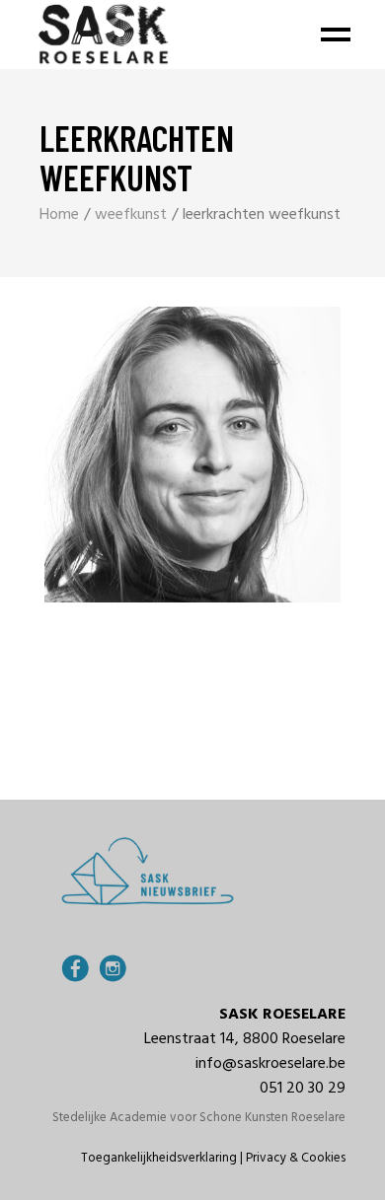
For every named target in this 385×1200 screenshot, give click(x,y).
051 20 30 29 (303, 1088)
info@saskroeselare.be (270, 1064)
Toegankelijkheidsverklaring (159, 1158)
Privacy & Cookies (296, 1158)
